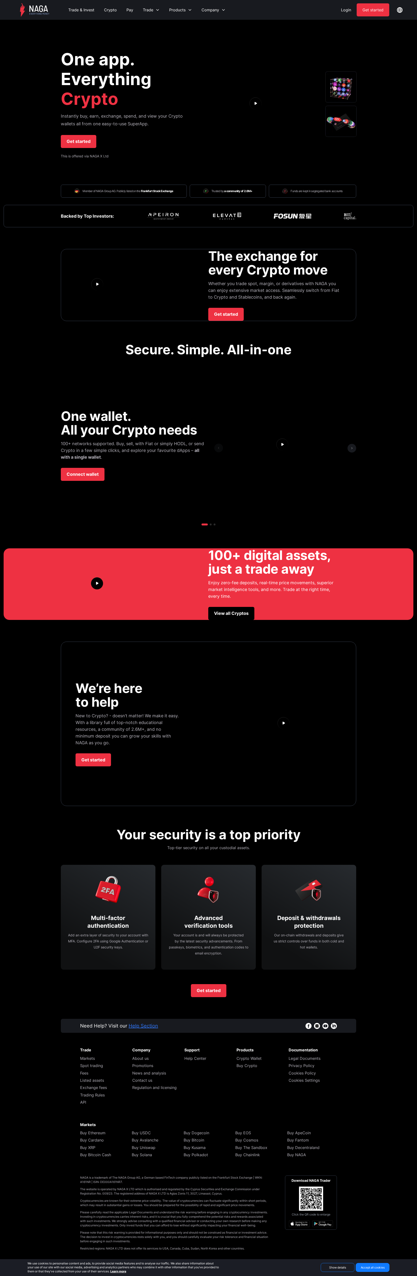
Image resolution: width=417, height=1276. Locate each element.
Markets (87, 1058)
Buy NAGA (296, 1154)
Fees (84, 1073)
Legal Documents (304, 1058)
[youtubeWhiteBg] (325, 1026)
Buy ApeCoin (299, 1132)
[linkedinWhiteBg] (334, 1026)
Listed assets (92, 1080)
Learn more (118, 1271)
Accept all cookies (373, 1267)
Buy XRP (87, 1147)
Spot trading (91, 1065)
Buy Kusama (195, 1147)
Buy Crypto (246, 1065)
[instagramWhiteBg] (317, 1026)
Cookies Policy (302, 1073)
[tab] (341, 87)
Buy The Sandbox (251, 1147)
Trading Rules (92, 1095)
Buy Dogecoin (196, 1132)
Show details (337, 1267)
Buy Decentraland (303, 1147)
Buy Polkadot (196, 1154)
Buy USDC (141, 1132)
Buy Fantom (298, 1140)
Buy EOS (243, 1132)
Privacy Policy (301, 1065)
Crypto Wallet (249, 1058)
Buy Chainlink (247, 1154)
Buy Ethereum (92, 1132)
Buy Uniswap (143, 1147)
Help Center (195, 1058)
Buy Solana (142, 1154)
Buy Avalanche (145, 1140)
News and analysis (149, 1073)
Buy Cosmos (246, 1140)
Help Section (143, 1026)
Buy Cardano (92, 1140)
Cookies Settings (304, 1080)
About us (140, 1058)
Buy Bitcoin (194, 1140)
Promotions (142, 1065)
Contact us (142, 1080)
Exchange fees (93, 1087)
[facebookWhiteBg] (309, 1026)
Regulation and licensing (154, 1087)
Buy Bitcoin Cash (95, 1154)
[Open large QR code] (311, 1199)
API (83, 1102)
